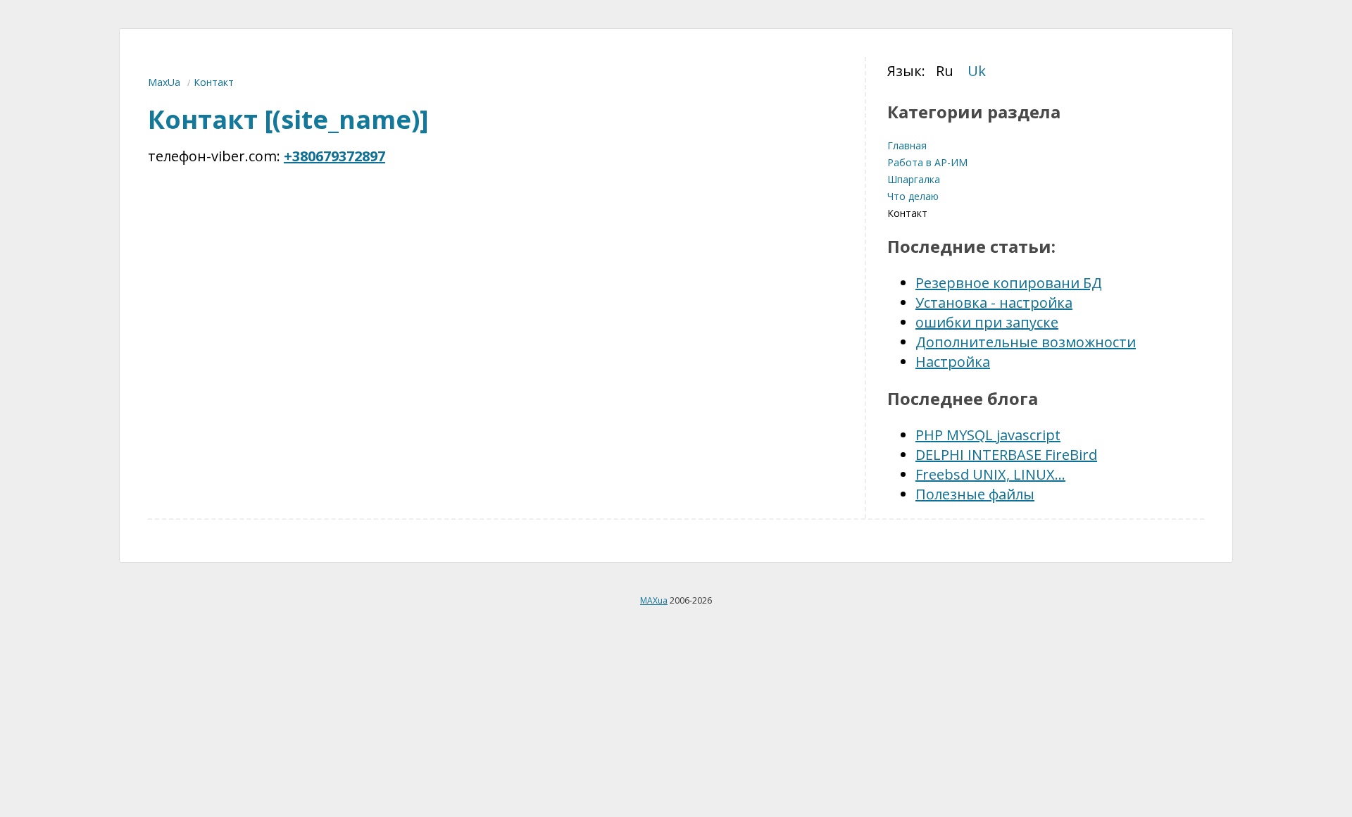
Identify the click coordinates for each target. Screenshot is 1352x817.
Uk (977, 70)
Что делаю (913, 196)
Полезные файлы (974, 494)
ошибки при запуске (986, 322)
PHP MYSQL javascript (987, 434)
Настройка (952, 361)
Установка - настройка (993, 302)
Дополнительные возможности (1025, 341)
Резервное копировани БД (1008, 282)
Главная (907, 145)
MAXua (654, 600)
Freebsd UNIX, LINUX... (990, 474)
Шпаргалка (913, 179)
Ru (944, 70)
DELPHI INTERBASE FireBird (1006, 454)
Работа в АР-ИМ (927, 162)
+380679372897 (334, 156)
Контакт (907, 213)
